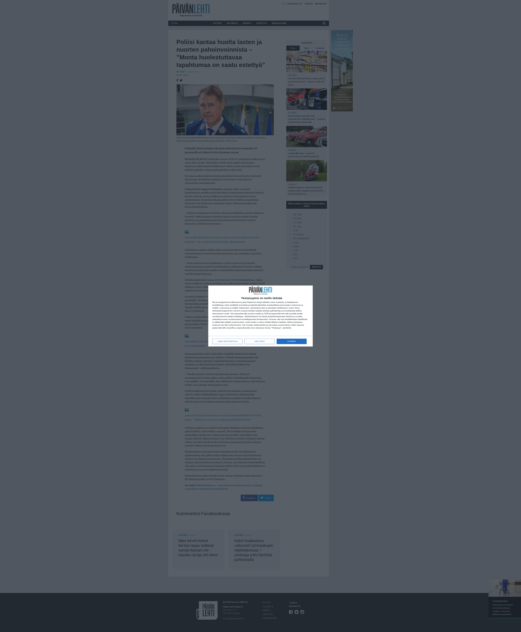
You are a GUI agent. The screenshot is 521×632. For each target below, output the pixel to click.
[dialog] (260, 316)
